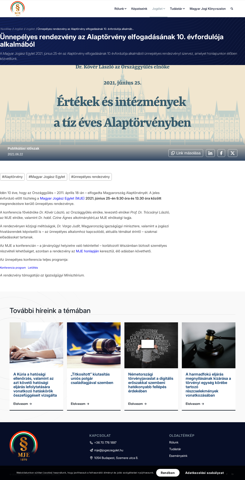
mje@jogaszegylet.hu (106, 450)
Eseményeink (178, 456)
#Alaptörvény (12, 177)
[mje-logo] (18, 8)
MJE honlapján (87, 251)
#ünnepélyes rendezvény (90, 177)
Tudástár (175, 449)
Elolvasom (22, 404)
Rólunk (173, 442)
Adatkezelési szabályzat (204, 473)
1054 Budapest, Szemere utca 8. (113, 458)
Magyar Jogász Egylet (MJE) (62, 198)
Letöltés (33, 267)
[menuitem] (120, 8)
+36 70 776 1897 (102, 442)
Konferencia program (13, 267)
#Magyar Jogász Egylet (47, 177)
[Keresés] (232, 8)
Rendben (168, 473)
